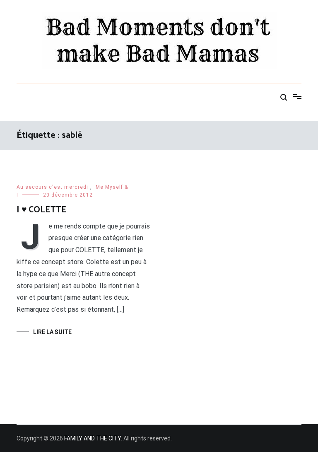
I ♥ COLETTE (42, 210)
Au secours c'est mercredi (52, 187)
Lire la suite (52, 332)
